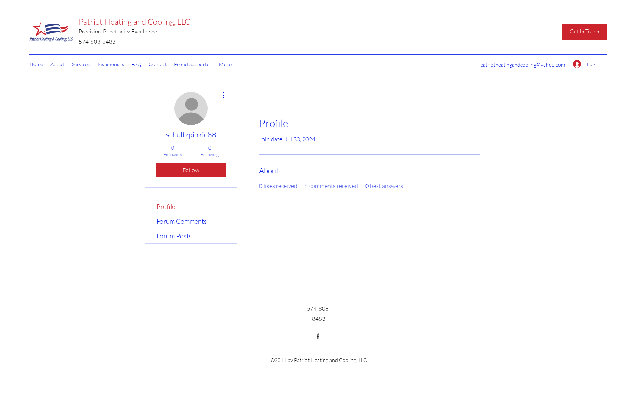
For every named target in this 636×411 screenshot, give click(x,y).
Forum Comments (181, 221)
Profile (165, 206)
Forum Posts (174, 236)
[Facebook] (318, 336)
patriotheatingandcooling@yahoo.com (522, 64)
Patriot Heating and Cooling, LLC (134, 21)
